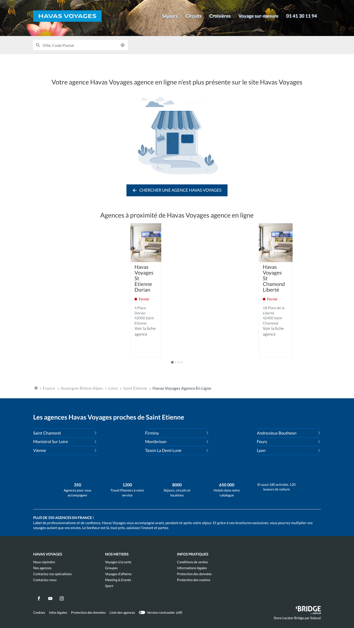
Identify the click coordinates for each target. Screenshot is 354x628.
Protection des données (194, 574)
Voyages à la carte (118, 562)
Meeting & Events (118, 580)
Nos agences (42, 568)
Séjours (170, 16)
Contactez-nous (44, 580)
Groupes (111, 568)
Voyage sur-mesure (258, 16)
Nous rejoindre (44, 562)
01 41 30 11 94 (301, 16)
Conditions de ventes (192, 562)
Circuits (193, 16)
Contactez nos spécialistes (52, 574)
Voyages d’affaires (118, 574)
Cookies (39, 612)
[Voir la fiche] (146, 242)
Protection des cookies (193, 580)
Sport (109, 586)
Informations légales (192, 568)
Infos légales (58, 612)
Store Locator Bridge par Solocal (297, 619)
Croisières (220, 16)
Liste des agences (122, 612)
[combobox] (80, 45)
